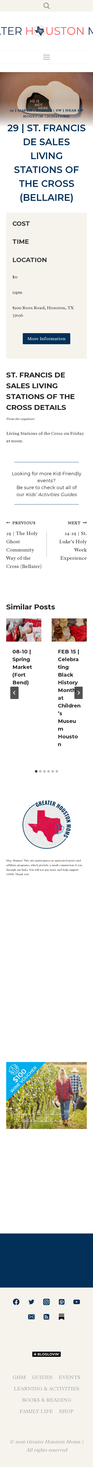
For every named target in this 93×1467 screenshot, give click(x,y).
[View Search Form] (46, 6)
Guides (42, 1377)
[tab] (36, 771)
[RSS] (46, 1316)
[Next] (78, 693)
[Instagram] (46, 1301)
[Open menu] (46, 57)
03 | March (21, 110)
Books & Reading (46, 1400)
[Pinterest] (61, 1301)
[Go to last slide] (14, 693)
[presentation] (23, 630)
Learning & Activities (46, 1388)
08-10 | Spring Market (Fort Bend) (22, 667)
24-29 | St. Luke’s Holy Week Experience (73, 540)
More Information (46, 338)
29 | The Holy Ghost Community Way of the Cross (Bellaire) (24, 544)
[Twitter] (31, 1301)
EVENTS (44, 110)
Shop (66, 1411)
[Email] (31, 1316)
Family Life (36, 1411)
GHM (19, 1377)
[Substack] (61, 1316)
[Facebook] (16, 1301)
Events (69, 1377)
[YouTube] (76, 1301)
